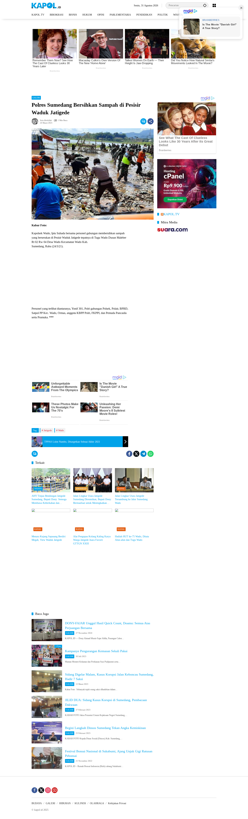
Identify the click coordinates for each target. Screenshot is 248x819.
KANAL (121, 488)
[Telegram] (143, 454)
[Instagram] (48, 790)
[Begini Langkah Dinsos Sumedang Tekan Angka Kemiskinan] (47, 732)
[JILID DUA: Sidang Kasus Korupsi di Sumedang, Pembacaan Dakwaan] (47, 707)
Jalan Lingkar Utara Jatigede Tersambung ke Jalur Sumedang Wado (131, 499)
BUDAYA (37, 803)
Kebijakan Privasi (117, 803)
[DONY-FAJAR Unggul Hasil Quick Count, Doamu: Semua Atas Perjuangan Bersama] (47, 630)
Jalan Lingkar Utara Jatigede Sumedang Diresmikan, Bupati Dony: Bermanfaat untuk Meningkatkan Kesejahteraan (92, 500)
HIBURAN (65, 803)
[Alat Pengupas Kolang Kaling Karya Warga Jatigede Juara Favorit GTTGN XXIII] (92, 521)
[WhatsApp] (150, 454)
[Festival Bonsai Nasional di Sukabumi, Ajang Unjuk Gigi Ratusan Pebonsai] (47, 758)
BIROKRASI (81, 488)
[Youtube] (55, 790)
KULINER (80, 803)
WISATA (38, 488)
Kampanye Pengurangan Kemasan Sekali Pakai (96, 651)
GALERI (36, 98)
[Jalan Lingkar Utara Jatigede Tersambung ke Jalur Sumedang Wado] (134, 480)
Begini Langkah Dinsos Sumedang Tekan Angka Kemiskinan (105, 728)
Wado (61, 430)
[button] (204, 5)
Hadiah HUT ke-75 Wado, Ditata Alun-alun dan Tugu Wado (132, 538)
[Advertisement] (124, 83)
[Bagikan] (150, 121)
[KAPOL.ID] (46, 5)
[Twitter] (136, 454)
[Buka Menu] (214, 5)
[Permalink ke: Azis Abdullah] (36, 121)
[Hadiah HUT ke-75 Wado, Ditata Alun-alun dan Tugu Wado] (134, 521)
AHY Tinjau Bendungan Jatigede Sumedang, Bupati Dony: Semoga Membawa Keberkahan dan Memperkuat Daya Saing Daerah (49, 500)
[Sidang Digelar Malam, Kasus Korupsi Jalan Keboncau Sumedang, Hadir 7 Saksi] (47, 681)
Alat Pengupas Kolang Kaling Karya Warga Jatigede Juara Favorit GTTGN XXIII (92, 540)
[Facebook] (129, 454)
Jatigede (48, 430)
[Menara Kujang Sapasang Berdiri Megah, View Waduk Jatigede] (51, 521)
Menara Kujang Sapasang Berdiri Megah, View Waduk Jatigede (49, 538)
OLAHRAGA (97, 803)
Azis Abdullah (46, 120)
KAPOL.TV (171, 214)
